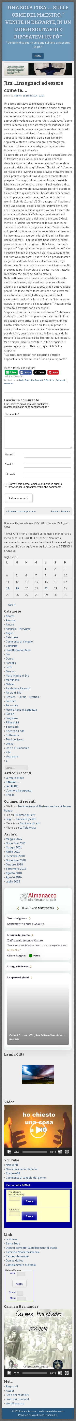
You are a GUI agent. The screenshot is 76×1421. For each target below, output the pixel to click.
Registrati (12, 1386)
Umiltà (10, 743)
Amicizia (10, 620)
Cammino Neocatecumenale (23, 1252)
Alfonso (17, 95)
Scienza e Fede (15, 731)
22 (46, 588)
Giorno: (12, 1292)
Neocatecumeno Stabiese (21, 1169)
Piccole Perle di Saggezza (21, 709)
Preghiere (12, 718)
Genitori (11, 671)
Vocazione (12, 756)
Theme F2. (52, 1415)
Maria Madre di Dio (17, 675)
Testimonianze (15, 739)
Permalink (9, 383)
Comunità (11, 646)
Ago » (11, 604)
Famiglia (11, 663)
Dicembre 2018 (15, 856)
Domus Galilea (14, 1260)
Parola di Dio (13, 692)
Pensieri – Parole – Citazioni (23, 697)
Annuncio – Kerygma (18, 629)
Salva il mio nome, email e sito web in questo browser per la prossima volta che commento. (35, 485)
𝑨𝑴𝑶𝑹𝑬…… (13, 782)
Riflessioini (49, 380)
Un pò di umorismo (17, 748)
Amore (10, 624)
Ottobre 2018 (14, 864)
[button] (38, 1130)
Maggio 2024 (14, 839)
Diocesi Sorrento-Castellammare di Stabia (31, 1248)
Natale (10, 684)
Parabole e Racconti (34, 380)
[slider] (34, 1152)
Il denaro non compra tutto (20, 511)
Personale (12, 705)
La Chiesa (11, 1239)
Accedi (10, 1390)
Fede (21, 380)
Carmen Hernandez (17, 1256)
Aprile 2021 (13, 851)
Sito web (10, 474)
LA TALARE (12, 786)
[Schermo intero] (67, 1152)
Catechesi (12, 637)
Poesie (10, 714)
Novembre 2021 (16, 843)
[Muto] (60, 1152)
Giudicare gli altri (25, 815)
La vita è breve (15, 778)
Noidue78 (12, 1165)
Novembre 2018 (16, 860)
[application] (38, 1130)
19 (17, 588)
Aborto (10, 616)
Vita (8, 752)
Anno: (13, 1273)
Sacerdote (12, 726)
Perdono (11, 701)
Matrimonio (13, 680)
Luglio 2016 (13, 881)
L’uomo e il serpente (18, 790)
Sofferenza (12, 735)
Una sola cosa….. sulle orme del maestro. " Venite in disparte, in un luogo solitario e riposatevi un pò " (38, 22)
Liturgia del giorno (38, 945)
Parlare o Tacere (60, 511)
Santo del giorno (38, 921)
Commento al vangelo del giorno (26, 1177)
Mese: (13, 1298)
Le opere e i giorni (38, 1010)
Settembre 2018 (16, 869)
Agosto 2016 (14, 877)
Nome (9, 454)
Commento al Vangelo (19, 641)
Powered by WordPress (31, 1415)
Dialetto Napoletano (18, 650)
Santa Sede (13, 1243)
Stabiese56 (13, 1173)
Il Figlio (10, 795)
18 (7, 588)
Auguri (10, 633)
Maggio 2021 (14, 847)
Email (9, 464)
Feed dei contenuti (17, 1395)
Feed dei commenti (18, 1399)
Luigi (8, 819)
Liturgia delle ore (38, 966)
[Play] (9, 1152)
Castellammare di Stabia (21, 1265)
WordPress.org (15, 1403)
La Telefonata (28, 827)
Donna (10, 658)
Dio (8, 654)
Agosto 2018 (14, 873)
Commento (61, 380)
